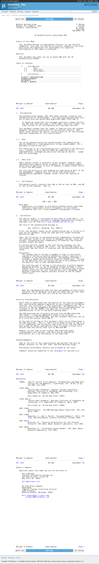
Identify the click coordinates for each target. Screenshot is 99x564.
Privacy (18, 557)
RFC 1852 (20, 108)
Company (35, 11)
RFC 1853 (78, 19)
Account (79, 1)
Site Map (4, 557)
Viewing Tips (11, 557)
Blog (96, 1)
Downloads (91, 1)
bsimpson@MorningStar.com (37, 497)
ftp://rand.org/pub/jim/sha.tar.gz (57, 222)
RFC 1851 (21, 19)
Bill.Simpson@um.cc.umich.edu (35, 495)
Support (27, 11)
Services (20, 11)
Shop (84, 1)
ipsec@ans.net (60, 351)
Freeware (5, 11)
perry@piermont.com (30, 481)
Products (13, 11)
